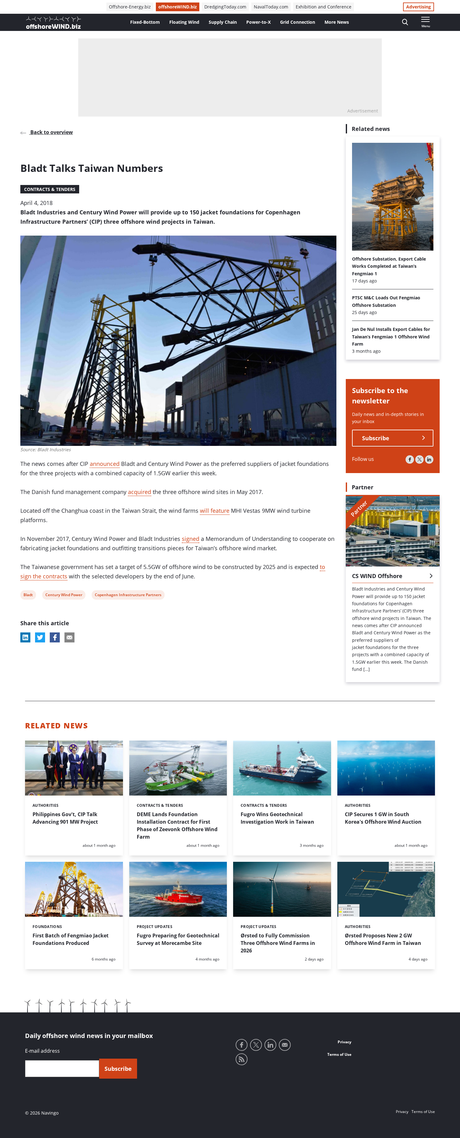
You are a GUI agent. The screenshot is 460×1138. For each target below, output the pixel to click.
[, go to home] (53, 22)
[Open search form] (405, 22)
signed (190, 538)
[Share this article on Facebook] (55, 637)
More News (337, 22)
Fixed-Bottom (145, 22)
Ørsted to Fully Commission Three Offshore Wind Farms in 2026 (278, 943)
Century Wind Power (63, 596)
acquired (139, 492)
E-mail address (42, 1050)
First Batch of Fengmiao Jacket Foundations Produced (71, 939)
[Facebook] (410, 459)
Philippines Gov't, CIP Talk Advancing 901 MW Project (65, 818)
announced (105, 463)
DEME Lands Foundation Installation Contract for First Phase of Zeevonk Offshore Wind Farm (177, 825)
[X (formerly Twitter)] (419, 459)
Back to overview (51, 132)
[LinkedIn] (429, 459)
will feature (214, 510)
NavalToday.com (271, 7)
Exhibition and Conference (323, 7)
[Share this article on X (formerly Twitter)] (40, 637)
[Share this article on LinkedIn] (25, 637)
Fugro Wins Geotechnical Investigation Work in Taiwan (277, 818)
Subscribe (375, 438)
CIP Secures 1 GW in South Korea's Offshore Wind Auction (383, 818)
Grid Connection (297, 22)
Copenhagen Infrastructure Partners (128, 596)
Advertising (418, 7)
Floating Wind (184, 22)
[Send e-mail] (285, 1045)
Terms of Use (339, 1054)
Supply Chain (223, 22)
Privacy (344, 1042)
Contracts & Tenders (49, 189)
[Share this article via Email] (69, 637)
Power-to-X (258, 22)
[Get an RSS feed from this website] (242, 1059)
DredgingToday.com (225, 7)
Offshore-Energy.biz (130, 7)
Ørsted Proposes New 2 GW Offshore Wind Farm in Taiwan (383, 939)
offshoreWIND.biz (177, 7)
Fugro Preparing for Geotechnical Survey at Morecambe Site (178, 939)
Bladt (28, 596)
